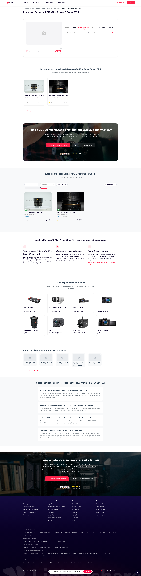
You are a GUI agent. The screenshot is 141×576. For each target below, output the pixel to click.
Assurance (26, 515)
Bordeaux (56, 532)
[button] (31, 184)
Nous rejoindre (76, 506)
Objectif (43, 8)
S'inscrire (131, 2)
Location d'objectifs (65, 553)
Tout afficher (27, 111)
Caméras (25, 547)
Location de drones (28, 556)
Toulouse (40, 532)
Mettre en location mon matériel (83, 479)
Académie (75, 518)
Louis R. (54, 99)
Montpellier (74, 532)
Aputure (54, 541)
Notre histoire (76, 504)
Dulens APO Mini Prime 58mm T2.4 (34, 95)
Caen (103, 532)
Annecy (25, 535)
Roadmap (75, 512)
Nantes (50, 532)
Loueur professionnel (29, 512)
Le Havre (98, 532)
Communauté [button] (49, 2)
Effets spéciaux (66, 547)
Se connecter (120, 2)
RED (49, 541)
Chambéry (31, 535)
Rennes (81, 532)
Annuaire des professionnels (56, 506)
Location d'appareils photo (51, 553)
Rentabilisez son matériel (30, 509)
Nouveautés (75, 509)
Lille (61, 532)
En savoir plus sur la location (83, 145)
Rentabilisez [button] (36, 2)
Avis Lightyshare (52, 509)
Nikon (34, 541)
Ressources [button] (61, 2)
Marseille (29, 532)
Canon (29, 541)
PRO (31, 99)
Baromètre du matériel (54, 518)
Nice (45, 532)
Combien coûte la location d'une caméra (34, 562)
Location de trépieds (92, 553)
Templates (75, 520)
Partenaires (51, 515)
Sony (24, 541)
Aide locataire (100, 506)
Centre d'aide (100, 504)
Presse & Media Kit (77, 515)
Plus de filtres (62, 184)
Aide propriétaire (101, 509)
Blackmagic (44, 541)
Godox (59, 541)
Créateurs (50, 512)
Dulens (58, 8)
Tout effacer (44, 188)
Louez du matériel (28, 506)
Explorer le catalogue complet (58, 145)
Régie (48, 547)
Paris (24, 532)
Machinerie (43, 547)
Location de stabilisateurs (79, 553)
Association (56, 99)
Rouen (92, 532)
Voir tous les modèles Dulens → (33, 371)
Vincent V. (28, 99)
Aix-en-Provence (111, 532)
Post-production (56, 547)
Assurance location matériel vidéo (66, 562)
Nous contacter (100, 515)
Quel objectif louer (51, 562)
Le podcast (50, 504)
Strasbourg (67, 532)
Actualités (50, 520)
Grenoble (87, 532)
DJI (38, 541)
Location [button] (25, 2)
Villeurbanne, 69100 (53, 97)
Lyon (35, 532)
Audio (36, 547)
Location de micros (105, 553)
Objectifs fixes (51, 8)
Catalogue (26, 504)
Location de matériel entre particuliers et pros (89, 562)
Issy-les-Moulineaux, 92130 (31, 214)
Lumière (32, 547)
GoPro (64, 541)
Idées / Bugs (100, 512)
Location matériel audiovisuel (31, 8)
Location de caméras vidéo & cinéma (33, 553)
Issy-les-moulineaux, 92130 (31, 97)
